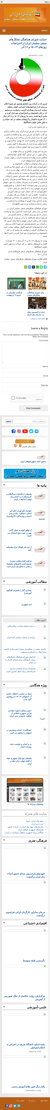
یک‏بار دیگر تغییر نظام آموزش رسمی (28, 1086)
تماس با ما (20, 1100)
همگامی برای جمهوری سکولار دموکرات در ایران (24, 832)
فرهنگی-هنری (37, 840)
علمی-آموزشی (37, 1007)
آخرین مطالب (40, 620)
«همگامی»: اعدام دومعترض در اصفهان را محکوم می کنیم (19, 731)
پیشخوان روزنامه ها (35, 804)
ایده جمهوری (26, 604)
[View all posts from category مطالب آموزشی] (4, 581)
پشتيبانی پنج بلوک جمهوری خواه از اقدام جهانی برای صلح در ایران (19, 761)
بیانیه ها (42, 485)
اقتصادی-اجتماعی (35, 923)
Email (45, 376)
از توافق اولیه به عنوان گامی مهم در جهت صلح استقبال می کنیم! (20, 533)
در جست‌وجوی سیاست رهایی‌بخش (21, 626)
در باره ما (32, 1100)
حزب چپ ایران (37, 824)
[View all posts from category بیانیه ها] (4, 485)
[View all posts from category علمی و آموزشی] (4, 1007)
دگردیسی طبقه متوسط (34, 960)
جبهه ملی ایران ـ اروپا (34, 821)
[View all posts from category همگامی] (4, 685)
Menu (47, 2)
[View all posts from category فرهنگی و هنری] (4, 840)
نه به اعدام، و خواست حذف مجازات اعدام (21, 745)
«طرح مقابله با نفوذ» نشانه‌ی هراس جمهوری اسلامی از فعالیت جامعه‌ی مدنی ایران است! (26, 714)
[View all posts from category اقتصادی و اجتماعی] (4, 923)
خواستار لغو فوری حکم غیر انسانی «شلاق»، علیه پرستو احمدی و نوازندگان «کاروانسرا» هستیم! (25, 514)
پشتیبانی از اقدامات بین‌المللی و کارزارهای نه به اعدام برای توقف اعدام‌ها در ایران (19, 497)
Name (45, 366)
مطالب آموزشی (36, 582)
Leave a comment (38, 319)
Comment (43, 341)
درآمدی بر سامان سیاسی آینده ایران (21, 637)
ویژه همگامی (38, 685)
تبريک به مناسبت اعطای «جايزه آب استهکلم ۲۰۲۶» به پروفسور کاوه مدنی (19, 696)
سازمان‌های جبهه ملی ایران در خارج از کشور (25, 827)
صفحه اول (44, 1100)
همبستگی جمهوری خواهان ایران (30, 829)
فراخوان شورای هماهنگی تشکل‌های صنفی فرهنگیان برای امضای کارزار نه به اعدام (20, 660)
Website (44, 385)
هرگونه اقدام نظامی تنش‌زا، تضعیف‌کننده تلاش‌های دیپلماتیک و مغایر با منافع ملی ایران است (19, 564)
